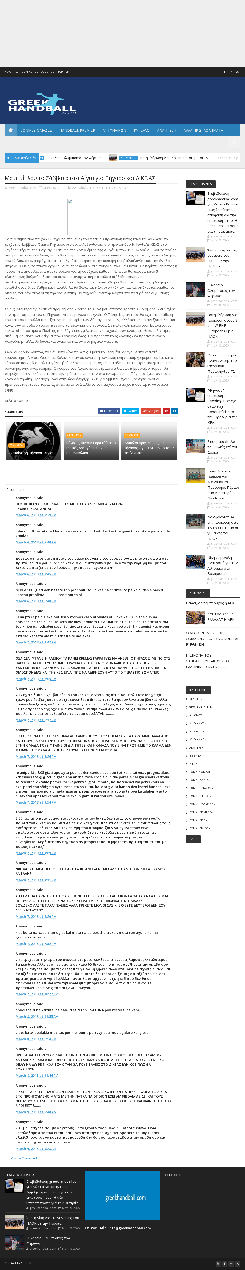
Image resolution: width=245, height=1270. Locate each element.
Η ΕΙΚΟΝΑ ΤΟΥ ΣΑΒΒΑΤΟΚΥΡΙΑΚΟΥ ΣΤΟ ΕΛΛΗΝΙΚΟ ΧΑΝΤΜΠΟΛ (207, 661)
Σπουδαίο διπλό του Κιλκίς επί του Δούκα (222, 447)
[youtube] (237, 72)
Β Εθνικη (195, 755)
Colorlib (26, 1263)
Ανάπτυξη (196, 747)
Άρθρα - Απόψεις (200, 707)
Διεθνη (68, 142)
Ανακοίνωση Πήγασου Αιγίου (31, 452)
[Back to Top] (237, 1264)
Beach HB (195, 699)
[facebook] (224, 72)
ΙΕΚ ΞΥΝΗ (96, 187)
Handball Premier (77, 130)
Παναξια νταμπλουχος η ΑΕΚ (210, 602)
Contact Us (30, 71)
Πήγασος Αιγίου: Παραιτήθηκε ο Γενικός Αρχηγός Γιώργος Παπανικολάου (91, 447)
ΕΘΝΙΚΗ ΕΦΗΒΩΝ (200, 796)
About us (47, 71)
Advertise (11, 71)
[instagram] (231, 72)
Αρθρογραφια (21, 142)
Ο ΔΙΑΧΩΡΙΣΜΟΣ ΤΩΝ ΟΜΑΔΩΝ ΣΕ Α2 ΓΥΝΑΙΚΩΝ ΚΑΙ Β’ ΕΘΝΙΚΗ (212, 639)
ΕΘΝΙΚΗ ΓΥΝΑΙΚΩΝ (201, 788)
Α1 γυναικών (109, 158)
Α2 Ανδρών (80, 187)
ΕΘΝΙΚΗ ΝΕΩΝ (198, 820)
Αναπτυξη (166, 130)
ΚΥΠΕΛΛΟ (142, 130)
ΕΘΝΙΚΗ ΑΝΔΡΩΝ (200, 780)
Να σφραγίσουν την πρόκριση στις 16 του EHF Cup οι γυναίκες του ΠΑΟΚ (222, 528)
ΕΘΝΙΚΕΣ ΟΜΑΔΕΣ (36, 130)
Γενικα (47, 142)
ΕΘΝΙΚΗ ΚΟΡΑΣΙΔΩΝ (202, 804)
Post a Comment (24, 1158)
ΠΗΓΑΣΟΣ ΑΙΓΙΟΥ (116, 187)
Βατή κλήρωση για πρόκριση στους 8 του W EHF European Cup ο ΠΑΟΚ (177, 157)
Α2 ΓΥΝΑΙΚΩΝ (197, 739)
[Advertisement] (122, 33)
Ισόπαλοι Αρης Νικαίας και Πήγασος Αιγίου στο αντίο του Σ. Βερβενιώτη (149, 447)
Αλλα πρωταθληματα (203, 130)
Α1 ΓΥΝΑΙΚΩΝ (114, 130)
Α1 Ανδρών (197, 715)
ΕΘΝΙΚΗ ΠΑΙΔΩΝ (199, 828)
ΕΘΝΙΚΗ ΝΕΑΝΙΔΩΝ (201, 812)
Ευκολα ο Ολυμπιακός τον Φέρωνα (55, 157)
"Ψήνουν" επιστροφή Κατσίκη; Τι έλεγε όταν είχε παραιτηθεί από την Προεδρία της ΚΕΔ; (222, 406)
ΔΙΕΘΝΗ (194, 763)
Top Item (63, 71)
